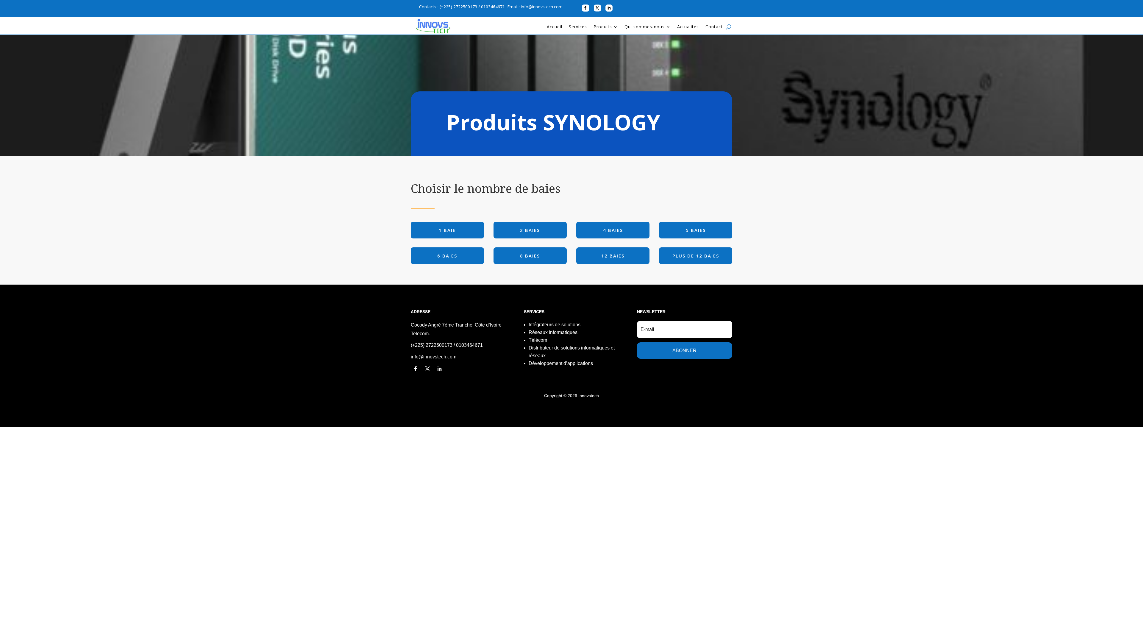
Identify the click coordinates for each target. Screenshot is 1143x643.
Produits (603, 27)
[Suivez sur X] (597, 7)
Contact (714, 27)
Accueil (554, 27)
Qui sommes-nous (644, 27)
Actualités (688, 27)
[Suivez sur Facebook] (585, 7)
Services (578, 27)
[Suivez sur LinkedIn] (609, 8)
